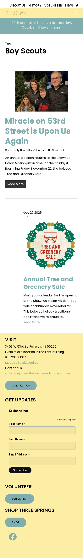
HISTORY (36, 5)
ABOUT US (19, 5)
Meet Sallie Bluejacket (21, 362)
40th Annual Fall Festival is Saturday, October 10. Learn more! (41, 25)
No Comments (56, 150)
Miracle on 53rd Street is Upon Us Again (38, 131)
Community (12, 150)
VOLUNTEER (54, 5)
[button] (76, 13)
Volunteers (39, 150)
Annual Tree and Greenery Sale (48, 283)
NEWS (70, 5)
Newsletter (26, 150)
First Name (17, 424)
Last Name (17, 439)
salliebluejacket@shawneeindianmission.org (38, 373)
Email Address (19, 454)
